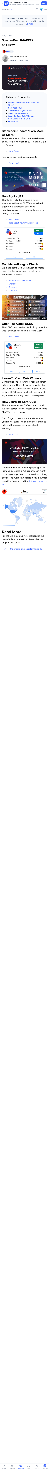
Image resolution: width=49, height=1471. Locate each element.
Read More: (13, 121)
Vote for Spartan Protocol (20, 280)
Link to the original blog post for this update (23, 549)
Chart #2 (13, 287)
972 (11, 9)
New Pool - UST (15, 108)
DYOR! (30, 24)
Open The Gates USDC (18, 113)
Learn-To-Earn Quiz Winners (21, 116)
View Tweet (14, 151)
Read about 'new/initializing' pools (24, 223)
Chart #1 (12, 284)
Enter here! (13, 434)
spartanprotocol (19, 56)
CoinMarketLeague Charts (20, 110)
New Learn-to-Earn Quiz (19, 119)
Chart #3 (13, 290)
